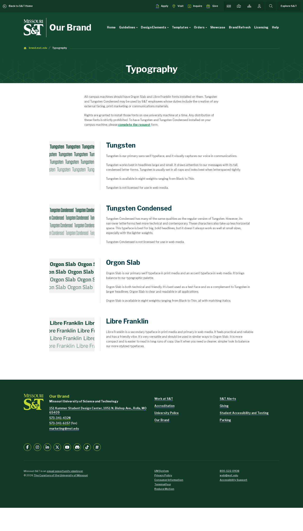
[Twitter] (57, 447)
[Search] (271, 6)
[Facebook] (27, 447)
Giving (224, 406)
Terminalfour (162, 484)
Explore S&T (289, 6)
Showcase (217, 27)
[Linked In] (47, 447)
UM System (161, 470)
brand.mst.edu (38, 48)
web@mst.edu (229, 475)
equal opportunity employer (65, 471)
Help (275, 27)
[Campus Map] (239, 6)
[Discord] (77, 447)
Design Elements (153, 27)
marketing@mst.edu (64, 428)
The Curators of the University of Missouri (61, 475)
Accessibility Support (233, 480)
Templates (180, 27)
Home (111, 27)
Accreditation (164, 406)
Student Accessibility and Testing (244, 413)
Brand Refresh (239, 27)
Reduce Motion (164, 488)
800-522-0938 (229, 470)
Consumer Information (168, 480)
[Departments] (249, 6)
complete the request (134, 124)
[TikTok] (87, 447)
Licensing (261, 27)
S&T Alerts (228, 398)
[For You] (259, 6)
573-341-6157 (59, 423)
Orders (199, 27)
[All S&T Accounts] (97, 447)
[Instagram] (37, 447)
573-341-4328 (60, 418)
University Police (166, 413)
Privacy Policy (163, 475)
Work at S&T (163, 398)
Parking (225, 420)
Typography (59, 48)
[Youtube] (67, 447)
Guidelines (127, 27)
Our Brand (70, 27)
